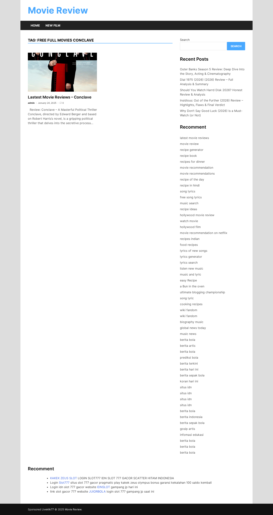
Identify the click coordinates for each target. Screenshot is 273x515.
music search (189, 203)
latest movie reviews (194, 138)
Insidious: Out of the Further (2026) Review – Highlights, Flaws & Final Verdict (211, 103)
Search (185, 40)
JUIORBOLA (97, 491)
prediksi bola (189, 357)
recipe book (188, 156)
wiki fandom (188, 310)
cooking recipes (191, 304)
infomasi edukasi (192, 435)
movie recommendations (197, 173)
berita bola (187, 340)
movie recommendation (196, 167)
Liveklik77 (48, 509)
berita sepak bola (192, 375)
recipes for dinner (192, 161)
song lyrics (187, 191)
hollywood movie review (197, 215)
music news (188, 334)
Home (35, 25)
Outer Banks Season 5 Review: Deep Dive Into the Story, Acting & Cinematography (212, 71)
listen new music (191, 268)
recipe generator (191, 150)
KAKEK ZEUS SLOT (63, 478)
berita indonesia (191, 417)
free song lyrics (191, 197)
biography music (191, 322)
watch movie (189, 221)
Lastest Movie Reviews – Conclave (59, 97)
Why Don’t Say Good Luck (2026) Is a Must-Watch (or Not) (211, 113)
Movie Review (58, 10)
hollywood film (190, 227)
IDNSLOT (103, 487)
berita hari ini (189, 369)
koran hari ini (189, 381)
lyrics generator (191, 256)
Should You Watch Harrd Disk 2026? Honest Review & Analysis (211, 92)
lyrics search (189, 262)
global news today (193, 328)
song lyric (187, 298)
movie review (189, 144)
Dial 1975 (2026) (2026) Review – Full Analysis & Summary (206, 82)
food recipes (189, 245)
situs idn (186, 387)
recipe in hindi (190, 185)
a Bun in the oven (192, 286)
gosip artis (187, 429)
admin (31, 102)
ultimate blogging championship (202, 292)
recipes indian (189, 239)
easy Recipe (188, 280)
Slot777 (64, 482)
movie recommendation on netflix (203, 233)
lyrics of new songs (193, 250)
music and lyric (190, 274)
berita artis (187, 345)
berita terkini (189, 363)
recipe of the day (192, 179)
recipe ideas (188, 209)
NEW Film (53, 25)
